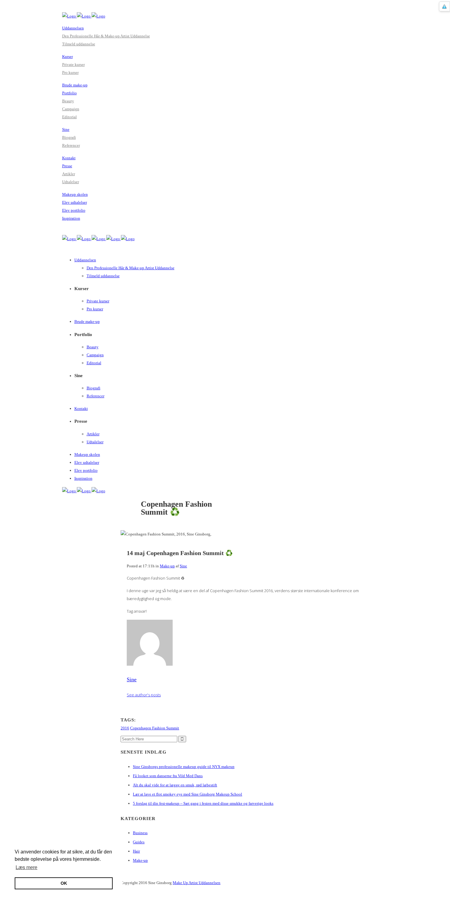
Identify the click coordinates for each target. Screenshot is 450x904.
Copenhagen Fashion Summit (154, 728)
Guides (138, 842)
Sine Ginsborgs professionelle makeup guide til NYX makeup (183, 766)
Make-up (167, 566)
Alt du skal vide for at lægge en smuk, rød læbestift (175, 785)
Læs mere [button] (26, 867)
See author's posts (144, 695)
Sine (183, 566)
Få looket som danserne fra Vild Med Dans (168, 776)
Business (140, 832)
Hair (136, 851)
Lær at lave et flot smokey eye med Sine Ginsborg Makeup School (187, 794)
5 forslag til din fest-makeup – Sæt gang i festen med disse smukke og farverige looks (203, 803)
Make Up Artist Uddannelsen (196, 882)
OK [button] (64, 883)
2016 (125, 728)
